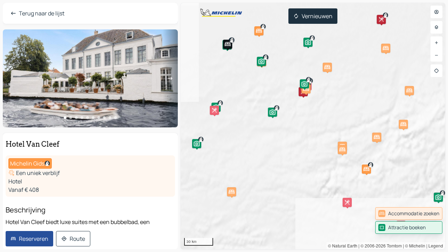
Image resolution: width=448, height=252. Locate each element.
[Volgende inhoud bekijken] (170, 78)
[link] (408, 213)
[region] (313, 126)
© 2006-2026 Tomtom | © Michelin (392, 245)
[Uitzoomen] (436, 55)
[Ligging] (436, 70)
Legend (435, 245)
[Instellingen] (436, 27)
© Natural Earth (342, 245)
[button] (227, 44)
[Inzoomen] (436, 42)
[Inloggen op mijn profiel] (436, 12)
